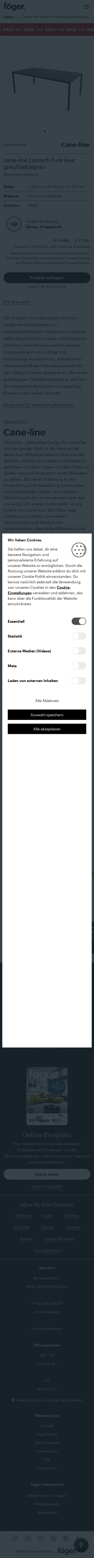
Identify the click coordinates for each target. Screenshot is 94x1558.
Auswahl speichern (47, 714)
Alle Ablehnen (47, 700)
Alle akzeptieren (47, 728)
